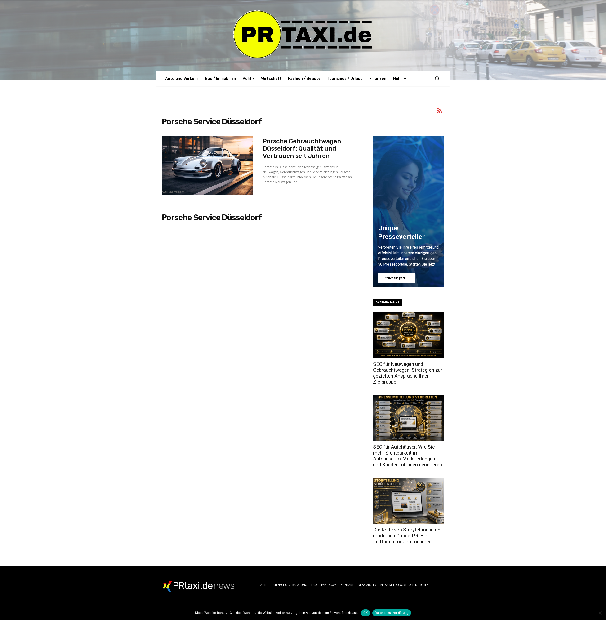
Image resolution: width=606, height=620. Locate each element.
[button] (437, 78)
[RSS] (439, 111)
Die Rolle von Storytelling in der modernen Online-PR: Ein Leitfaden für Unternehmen (407, 535)
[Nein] (600, 613)
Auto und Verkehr (173, 192)
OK (365, 613)
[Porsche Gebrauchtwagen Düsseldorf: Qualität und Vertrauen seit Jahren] (207, 165)
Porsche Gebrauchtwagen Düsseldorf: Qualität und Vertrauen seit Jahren (302, 149)
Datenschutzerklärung (392, 613)
